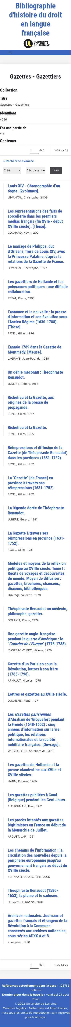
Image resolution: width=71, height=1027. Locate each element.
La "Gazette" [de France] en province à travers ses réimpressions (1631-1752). (31, 482)
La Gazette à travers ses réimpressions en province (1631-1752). (36, 538)
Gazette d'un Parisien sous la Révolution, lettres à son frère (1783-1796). (33, 668)
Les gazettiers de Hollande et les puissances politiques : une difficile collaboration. (38, 286)
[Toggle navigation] (10, 52)
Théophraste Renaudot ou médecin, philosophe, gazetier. (37, 611)
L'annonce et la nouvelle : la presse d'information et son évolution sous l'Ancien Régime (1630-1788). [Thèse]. (37, 319)
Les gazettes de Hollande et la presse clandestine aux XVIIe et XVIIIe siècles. (34, 769)
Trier (55, 170)
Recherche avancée (20, 161)
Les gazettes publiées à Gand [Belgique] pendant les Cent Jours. (37, 797)
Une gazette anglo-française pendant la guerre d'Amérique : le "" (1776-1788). (37, 638)
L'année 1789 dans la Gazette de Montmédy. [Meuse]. (34, 349)
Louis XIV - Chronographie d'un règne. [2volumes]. (34, 188)
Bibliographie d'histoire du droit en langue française (35, 19)
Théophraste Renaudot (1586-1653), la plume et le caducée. (33, 893)
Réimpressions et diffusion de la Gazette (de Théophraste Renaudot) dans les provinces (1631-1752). (37, 452)
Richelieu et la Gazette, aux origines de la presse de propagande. (31, 402)
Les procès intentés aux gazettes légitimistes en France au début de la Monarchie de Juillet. (37, 824)
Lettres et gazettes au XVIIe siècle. (37, 694)
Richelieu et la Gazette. (27, 427)
